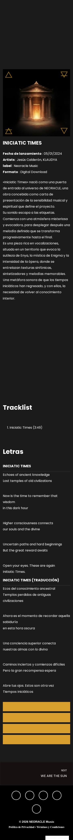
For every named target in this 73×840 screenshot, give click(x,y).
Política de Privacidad (21, 827)
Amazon (36, 728)
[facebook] (43, 795)
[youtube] (56, 795)
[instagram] (29, 795)
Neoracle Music (26, 165)
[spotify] (15, 795)
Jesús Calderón (29, 159)
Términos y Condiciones (50, 827)
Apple (36, 717)
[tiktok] (36, 808)
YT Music (36, 739)
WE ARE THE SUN (54, 773)
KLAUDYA (50, 159)
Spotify (36, 706)
